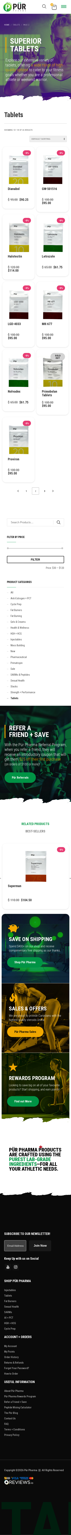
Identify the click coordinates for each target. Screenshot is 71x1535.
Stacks (14, 686)
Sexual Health (18, 680)
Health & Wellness (20, 627)
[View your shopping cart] (54, 7)
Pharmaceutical (19, 657)
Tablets (14, 698)
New (13, 651)
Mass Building (18, 645)
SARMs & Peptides (20, 674)
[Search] (58, 522)
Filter (35, 559)
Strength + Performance (23, 692)
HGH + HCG (16, 633)
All (12, 592)
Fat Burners (16, 610)
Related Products (35, 824)
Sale (13, 668)
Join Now (40, 1245)
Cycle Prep (16, 604)
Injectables (16, 639)
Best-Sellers (35, 831)
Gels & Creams (18, 621)
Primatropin (17, 663)
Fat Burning (16, 616)
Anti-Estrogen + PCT (21, 598)
